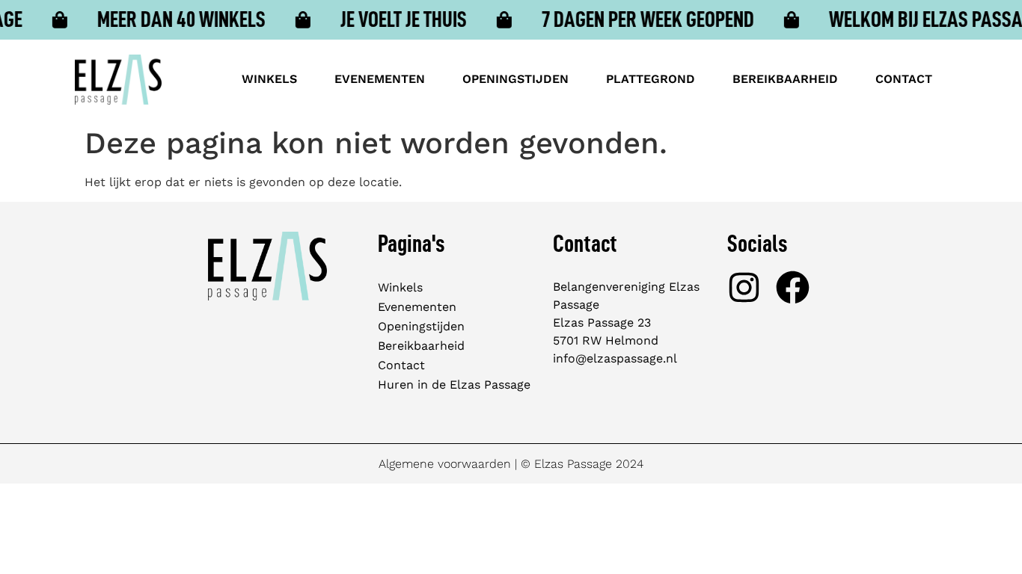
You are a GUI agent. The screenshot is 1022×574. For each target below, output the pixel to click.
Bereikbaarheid (785, 79)
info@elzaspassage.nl (615, 358)
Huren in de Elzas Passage (454, 384)
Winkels (269, 79)
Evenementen (379, 79)
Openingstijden (515, 79)
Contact (903, 79)
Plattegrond (650, 79)
